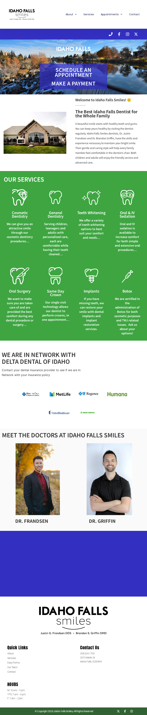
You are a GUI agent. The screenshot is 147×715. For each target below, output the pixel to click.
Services (89, 14)
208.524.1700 (87, 653)
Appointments (110, 14)
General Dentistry (55, 214)
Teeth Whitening (91, 212)
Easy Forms (13, 662)
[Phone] (110, 34)
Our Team (12, 667)
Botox (127, 291)
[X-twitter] (136, 34)
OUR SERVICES (24, 179)
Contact (134, 14)
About (69, 14)
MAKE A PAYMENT (73, 83)
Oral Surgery (19, 291)
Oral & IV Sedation (127, 214)
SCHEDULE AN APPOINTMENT (73, 72)
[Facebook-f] (119, 34)
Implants (91, 291)
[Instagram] (127, 34)
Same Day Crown (55, 292)
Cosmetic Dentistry (20, 214)
